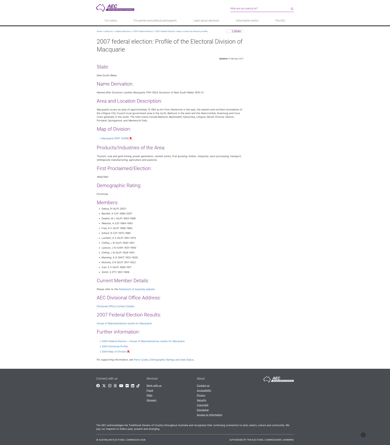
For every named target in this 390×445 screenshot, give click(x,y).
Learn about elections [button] (206, 20)
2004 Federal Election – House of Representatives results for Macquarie (143, 341)
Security (201, 400)
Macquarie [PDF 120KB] (115, 138)
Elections (109, 31)
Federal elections (123, 31)
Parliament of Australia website (137, 289)
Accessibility (204, 390)
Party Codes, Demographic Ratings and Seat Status (164, 359)
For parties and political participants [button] (155, 20)
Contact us (203, 385)
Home (99, 31)
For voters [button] (111, 20)
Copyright (202, 405)
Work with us (154, 385)
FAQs (149, 395)
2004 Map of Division (114, 351)
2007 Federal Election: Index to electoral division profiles (181, 31)
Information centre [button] (247, 20)
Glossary (152, 400)
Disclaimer (203, 409)
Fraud (150, 390)
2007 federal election (143, 31)
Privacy (201, 395)
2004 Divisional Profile (115, 346)
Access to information (209, 414)
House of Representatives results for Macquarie (124, 323)
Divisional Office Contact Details (115, 306)
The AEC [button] (280, 20)
